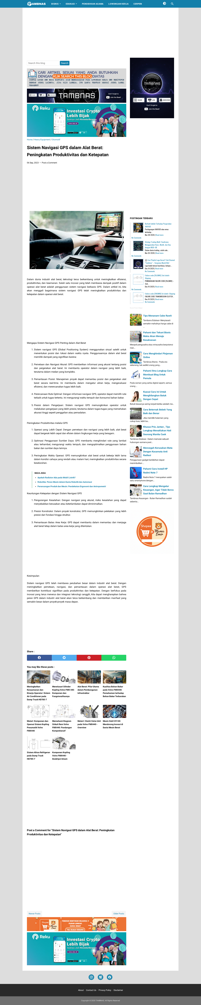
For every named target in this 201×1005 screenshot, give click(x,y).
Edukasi (70, 4)
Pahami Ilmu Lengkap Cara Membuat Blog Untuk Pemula (157, 374)
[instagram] (91, 977)
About (81, 990)
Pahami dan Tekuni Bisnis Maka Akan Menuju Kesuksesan (157, 336)
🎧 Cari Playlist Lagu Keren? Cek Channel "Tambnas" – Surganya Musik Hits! (160, 261)
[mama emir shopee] (76, 930)
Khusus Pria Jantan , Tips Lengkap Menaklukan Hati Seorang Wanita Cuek (157, 430)
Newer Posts (34, 913)
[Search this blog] (172, 4)
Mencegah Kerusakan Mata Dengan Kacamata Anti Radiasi (157, 451)
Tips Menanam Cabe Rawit (157, 315)
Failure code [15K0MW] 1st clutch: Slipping (160, 293)
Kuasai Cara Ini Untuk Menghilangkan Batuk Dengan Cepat (154, 395)
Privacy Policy (105, 990)
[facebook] (39, 658)
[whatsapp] (113, 658)
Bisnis (55, 4)
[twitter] (64, 658)
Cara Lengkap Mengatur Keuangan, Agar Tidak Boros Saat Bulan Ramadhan (158, 490)
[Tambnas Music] (76, 102)
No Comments (136, 237)
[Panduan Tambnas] (76, 86)
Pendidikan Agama (92, 4)
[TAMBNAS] (36, 4)
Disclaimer (118, 990)
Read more (159, 235)
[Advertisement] (100, 32)
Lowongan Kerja (118, 4)
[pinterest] (89, 658)
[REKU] (76, 136)
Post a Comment (49, 162)
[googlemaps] (100, 977)
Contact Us (91, 990)
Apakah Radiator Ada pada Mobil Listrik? (56, 477)
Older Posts (118, 913)
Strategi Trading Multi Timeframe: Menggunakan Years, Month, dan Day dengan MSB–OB (158, 245)
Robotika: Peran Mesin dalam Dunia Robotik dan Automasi (65, 482)
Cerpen (137, 4)
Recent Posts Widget (136, 308)
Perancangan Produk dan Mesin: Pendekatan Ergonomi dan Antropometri (72, 486)
